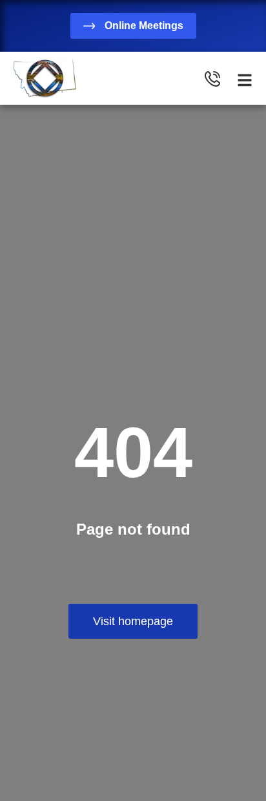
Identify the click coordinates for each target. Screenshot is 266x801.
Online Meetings (144, 25)
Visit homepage (133, 621)
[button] (244, 80)
